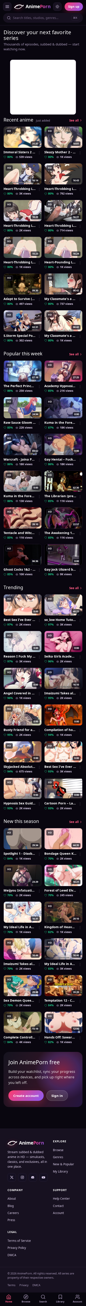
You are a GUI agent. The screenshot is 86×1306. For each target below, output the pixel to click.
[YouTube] (43, 1177)
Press (11, 1220)
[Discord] (33, 1177)
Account (58, 1213)
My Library (60, 1171)
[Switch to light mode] (57, 6)
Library (60, 1301)
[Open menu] (7, 6)
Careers (13, 1213)
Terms (11, 1285)
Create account (26, 1095)
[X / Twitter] (11, 1177)
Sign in (57, 1095)
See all (74, 120)
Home (8, 1301)
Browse (58, 1150)
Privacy (23, 1285)
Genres (58, 1157)
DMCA (11, 1255)
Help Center (61, 1199)
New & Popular (63, 1164)
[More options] (39, 152)
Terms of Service (19, 1241)
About (11, 1199)
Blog (10, 1206)
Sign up (73, 7)
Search (43, 1301)
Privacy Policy (16, 1248)
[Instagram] (22, 1177)
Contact (58, 1206)
